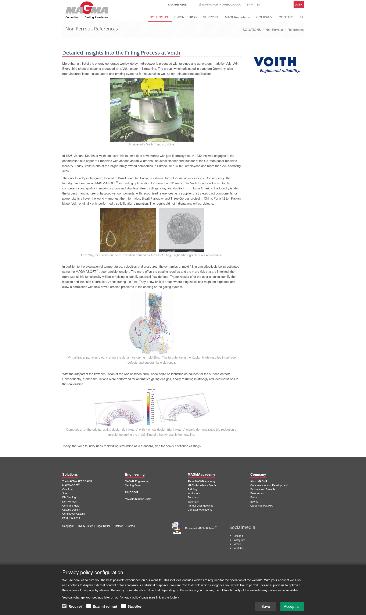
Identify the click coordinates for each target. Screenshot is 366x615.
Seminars (193, 497)
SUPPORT (211, 17)
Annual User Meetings (200, 505)
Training (192, 489)
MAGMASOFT (71, 485)
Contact (130, 525)
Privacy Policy (85, 525)
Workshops (194, 493)
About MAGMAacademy (201, 481)
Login (298, 4)
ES (258, 4)
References (296, 29)
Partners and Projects (262, 489)
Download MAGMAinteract (201, 528)
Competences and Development (269, 485)
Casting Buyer (133, 485)
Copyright (67, 525)
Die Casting (69, 497)
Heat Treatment (71, 517)
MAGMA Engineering (137, 481)
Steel (65, 493)
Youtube (238, 548)
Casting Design (71, 509)
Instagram (239, 540)
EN (249, 4)
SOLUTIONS (159, 17)
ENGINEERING (185, 17)
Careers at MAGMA (261, 505)
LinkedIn (239, 535)
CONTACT (286, 17)
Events (254, 501)
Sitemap (118, 525)
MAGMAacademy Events (202, 485)
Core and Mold (70, 505)
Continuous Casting (73, 513)
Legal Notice (103, 525)
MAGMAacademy (237, 17)
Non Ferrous (274, 29)
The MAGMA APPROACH (77, 481)
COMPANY (264, 17)
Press (253, 497)
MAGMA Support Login (138, 498)
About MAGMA (258, 481)
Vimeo (237, 544)
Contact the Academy (200, 509)
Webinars (193, 501)
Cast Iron (67, 489)
